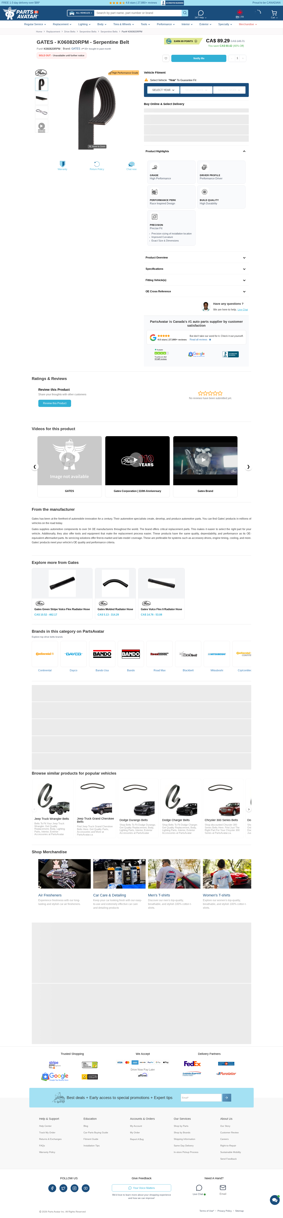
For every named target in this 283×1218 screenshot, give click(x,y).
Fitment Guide (91, 1139)
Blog (86, 1126)
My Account (136, 1126)
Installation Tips (92, 1145)
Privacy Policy (224, 1210)
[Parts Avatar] (33, 13)
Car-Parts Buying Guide (96, 1132)
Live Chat (243, 309)
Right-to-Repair (228, 1145)
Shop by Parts (181, 1126)
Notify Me (198, 58)
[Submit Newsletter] (226, 1098)
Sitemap (239, 1210)
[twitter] (63, 1188)
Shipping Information (184, 1139)
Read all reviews (198, 339)
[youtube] (86, 1188)
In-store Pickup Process (186, 1152)
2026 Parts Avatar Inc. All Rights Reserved (64, 1211)
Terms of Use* (206, 1210)
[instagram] (74, 1188)
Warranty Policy (47, 1152)
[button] (80, 13)
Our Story (225, 1126)
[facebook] (52, 1188)
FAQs (42, 1145)
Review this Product (54, 403)
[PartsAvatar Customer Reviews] (171, 2)
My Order (135, 1132)
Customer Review (229, 1132)
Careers (224, 1139)
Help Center (45, 1126)
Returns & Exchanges (50, 1139)
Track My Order (47, 1132)
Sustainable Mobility (230, 1152)
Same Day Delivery (184, 1145)
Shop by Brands (182, 1132)
